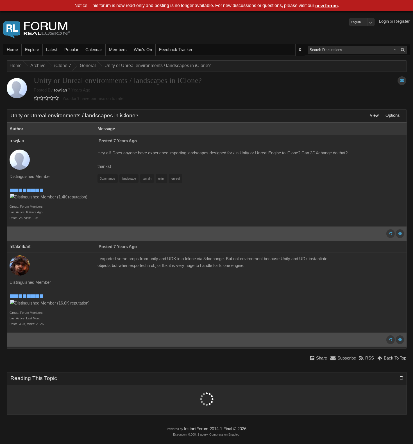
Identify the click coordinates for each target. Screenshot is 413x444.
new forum (326, 5)
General (88, 65)
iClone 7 (62, 65)
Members (118, 49)
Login (384, 21)
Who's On (143, 49)
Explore (32, 49)
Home (12, 49)
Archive (38, 65)
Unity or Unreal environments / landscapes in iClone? (158, 65)
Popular (71, 49)
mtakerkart (20, 246)
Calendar (93, 49)
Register (402, 21)
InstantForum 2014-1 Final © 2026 (215, 429)
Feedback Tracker (175, 49)
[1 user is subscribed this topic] (402, 80)
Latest (51, 49)
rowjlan (60, 90)
